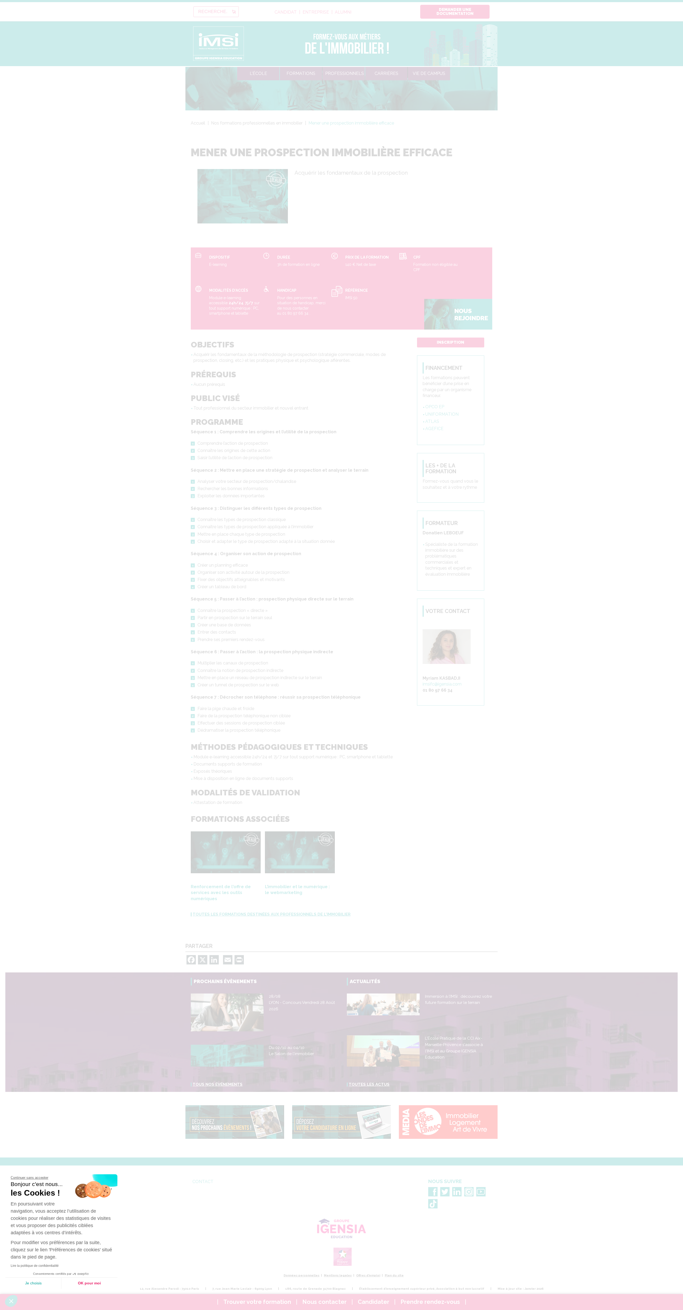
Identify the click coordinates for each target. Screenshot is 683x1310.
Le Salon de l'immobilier (291, 1053)
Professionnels (344, 73)
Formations (301, 73)
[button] (11, 1301)
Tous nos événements (218, 1084)
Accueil (198, 123)
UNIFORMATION (442, 414)
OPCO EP (434, 406)
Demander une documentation (455, 11)
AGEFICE (434, 428)
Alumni (343, 12)
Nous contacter (324, 1301)
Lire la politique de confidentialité (35, 1266)
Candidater (373, 1301)
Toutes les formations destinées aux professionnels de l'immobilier (272, 914)
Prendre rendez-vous (430, 1301)
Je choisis (33, 1283)
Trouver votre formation (257, 1301)
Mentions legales (338, 1275)
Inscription (450, 342)
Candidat (286, 12)
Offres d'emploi (368, 1275)
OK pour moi (89, 1283)
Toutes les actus (369, 1084)
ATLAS (432, 421)
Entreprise (316, 12)
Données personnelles (301, 1275)
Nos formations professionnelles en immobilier (257, 123)
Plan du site (394, 1275)
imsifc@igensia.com (442, 684)
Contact (202, 1181)
